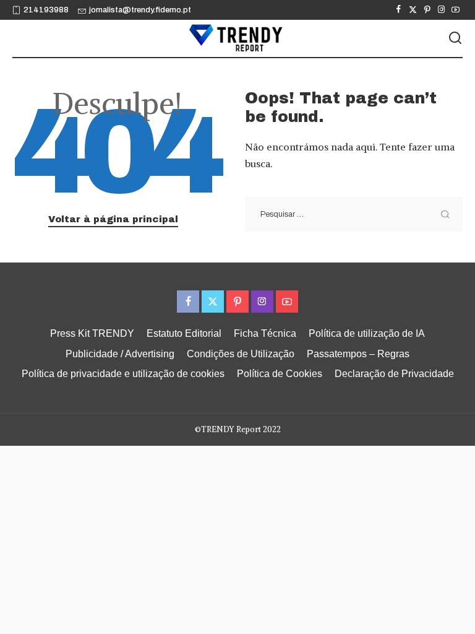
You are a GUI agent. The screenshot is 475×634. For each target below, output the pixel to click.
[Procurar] (455, 38)
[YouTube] (455, 10)
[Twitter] (413, 10)
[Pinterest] (427, 10)
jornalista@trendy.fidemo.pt (140, 10)
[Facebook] (399, 10)
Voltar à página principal (113, 219)
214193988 (46, 10)
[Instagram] (441, 10)
